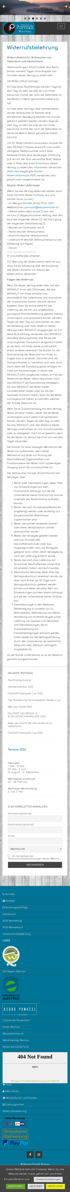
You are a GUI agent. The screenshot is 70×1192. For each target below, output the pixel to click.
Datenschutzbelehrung (17, 934)
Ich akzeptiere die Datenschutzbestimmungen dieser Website (33, 857)
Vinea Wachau (11, 1027)
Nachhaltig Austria (19, 680)
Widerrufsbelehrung (15, 1111)
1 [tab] (25, 18)
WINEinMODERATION (16, 1047)
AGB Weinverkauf (13, 927)
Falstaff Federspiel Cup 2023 (25, 693)
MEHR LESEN (55, 1186)
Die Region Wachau (14, 971)
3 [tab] (33, 18)
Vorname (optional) (19, 813)
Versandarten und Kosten (21, 1098)
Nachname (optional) (21, 824)
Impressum (9, 914)
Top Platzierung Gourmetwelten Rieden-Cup (34, 700)
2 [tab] (29, 18)
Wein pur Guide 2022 (20, 707)
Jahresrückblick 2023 (20, 687)
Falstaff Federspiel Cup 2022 (25, 733)
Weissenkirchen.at (13, 1033)
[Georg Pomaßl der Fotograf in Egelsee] (20, 1009)
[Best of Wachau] (11, 956)
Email (11, 836)
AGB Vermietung (12, 921)
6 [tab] (45, 18)
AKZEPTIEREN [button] (15, 1186)
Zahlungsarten (14, 1104)
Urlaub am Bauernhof (16, 1020)
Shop (8, 1084)
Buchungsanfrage (16, 907)
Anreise (10, 901)
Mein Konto (11, 1091)
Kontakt (9, 894)
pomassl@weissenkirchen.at (41, 207)
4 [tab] (37, 18)
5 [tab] (41, 18)
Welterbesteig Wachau (16, 1040)
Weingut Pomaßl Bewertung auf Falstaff (35, 1081)
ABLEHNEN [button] (36, 1186)
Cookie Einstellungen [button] (48, 1179)
